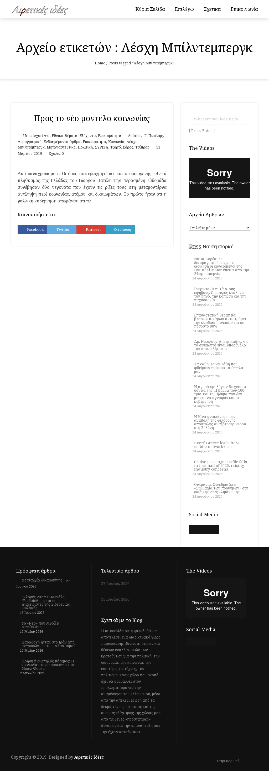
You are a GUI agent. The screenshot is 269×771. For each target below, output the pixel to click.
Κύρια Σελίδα (150, 9)
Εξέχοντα (88, 135)
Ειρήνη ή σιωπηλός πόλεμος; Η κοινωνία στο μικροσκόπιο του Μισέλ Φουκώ (48, 664)
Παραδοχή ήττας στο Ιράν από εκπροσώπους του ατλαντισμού (48, 644)
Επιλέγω (184, 9)
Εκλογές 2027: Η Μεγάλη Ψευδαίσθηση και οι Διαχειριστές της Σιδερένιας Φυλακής (46, 602)
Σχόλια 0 (56, 153)
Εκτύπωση (122, 229)
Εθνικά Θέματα (64, 135)
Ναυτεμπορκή (218, 246)
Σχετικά (212, 9)
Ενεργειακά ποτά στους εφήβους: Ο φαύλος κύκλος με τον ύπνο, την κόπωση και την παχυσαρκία (220, 294)
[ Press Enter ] (202, 130)
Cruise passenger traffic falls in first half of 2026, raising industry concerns (220, 465)
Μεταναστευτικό (61, 147)
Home (100, 62)
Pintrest (93, 229)
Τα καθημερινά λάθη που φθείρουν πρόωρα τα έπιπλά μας (218, 367)
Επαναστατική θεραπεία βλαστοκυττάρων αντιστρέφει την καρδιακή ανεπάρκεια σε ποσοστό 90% (220, 320)
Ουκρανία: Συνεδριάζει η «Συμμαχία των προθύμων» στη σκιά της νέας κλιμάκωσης (221, 488)
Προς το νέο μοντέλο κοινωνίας (92, 118)
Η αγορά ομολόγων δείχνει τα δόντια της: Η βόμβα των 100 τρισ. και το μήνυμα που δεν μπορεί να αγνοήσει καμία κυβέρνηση (220, 394)
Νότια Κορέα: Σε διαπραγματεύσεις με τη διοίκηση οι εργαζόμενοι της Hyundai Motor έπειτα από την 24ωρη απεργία (221, 266)
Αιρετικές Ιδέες (89, 757)
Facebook (35, 229)
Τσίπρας (142, 147)
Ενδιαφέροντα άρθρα (62, 141)
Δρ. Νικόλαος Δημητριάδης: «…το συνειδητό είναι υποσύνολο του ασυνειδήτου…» (221, 345)
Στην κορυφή (229, 761)
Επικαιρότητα (109, 135)
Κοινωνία (116, 141)
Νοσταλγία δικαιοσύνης (42, 580)
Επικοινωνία (244, 9)
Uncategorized (36, 135)
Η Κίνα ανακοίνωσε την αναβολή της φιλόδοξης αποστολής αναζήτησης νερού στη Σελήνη (220, 422)
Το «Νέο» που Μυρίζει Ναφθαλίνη (40, 625)
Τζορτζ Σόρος (121, 147)
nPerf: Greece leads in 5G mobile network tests (217, 444)
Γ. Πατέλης (153, 135)
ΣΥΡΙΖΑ (101, 147)
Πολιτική (85, 147)
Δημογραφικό (30, 141)
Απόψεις (135, 135)
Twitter (63, 229)
